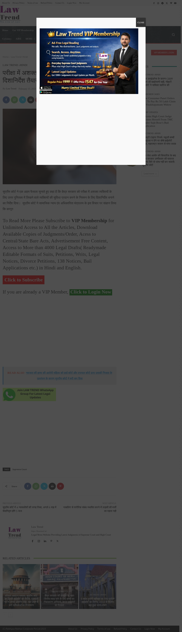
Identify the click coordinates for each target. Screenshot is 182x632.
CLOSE (140, 22)
